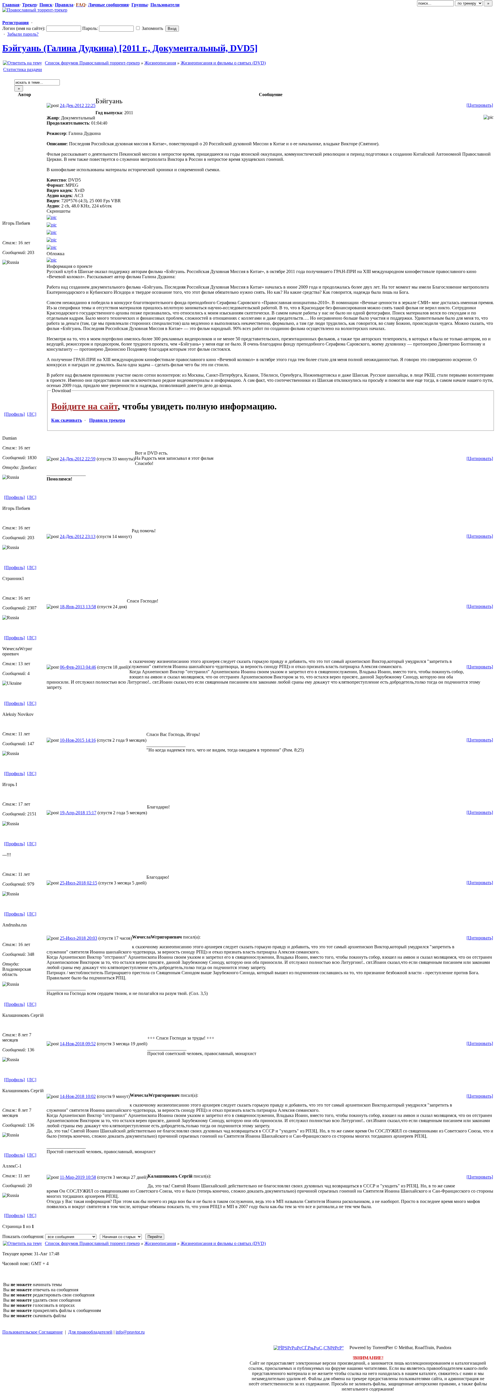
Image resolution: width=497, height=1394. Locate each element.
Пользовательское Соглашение (32, 1332)
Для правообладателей (90, 1332)
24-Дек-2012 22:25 (77, 105)
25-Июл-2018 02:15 (78, 882)
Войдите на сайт (84, 406)
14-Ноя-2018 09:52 (78, 1043)
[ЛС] (31, 414)
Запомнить (152, 28)
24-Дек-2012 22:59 (77, 458)
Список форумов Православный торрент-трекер (92, 62)
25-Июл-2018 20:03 (78, 938)
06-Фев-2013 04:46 (78, 667)
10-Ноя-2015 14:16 (78, 740)
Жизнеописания (160, 62)
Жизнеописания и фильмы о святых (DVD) (223, 62)
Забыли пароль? (23, 34)
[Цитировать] (480, 105)
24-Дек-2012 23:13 (77, 536)
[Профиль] (14, 414)
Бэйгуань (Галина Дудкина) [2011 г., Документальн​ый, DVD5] (130, 48)
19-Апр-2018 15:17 (78, 812)
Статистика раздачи (22, 69)
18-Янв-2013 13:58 (78, 606)
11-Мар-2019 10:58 (78, 1177)
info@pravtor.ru (130, 1332)
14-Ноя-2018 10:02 (78, 1096)
